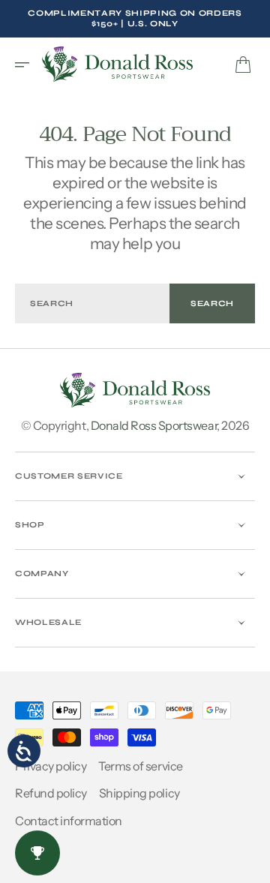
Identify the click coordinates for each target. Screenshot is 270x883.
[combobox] (92, 303)
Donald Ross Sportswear (154, 425)
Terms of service (140, 765)
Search (212, 303)
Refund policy (51, 792)
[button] (27, 65)
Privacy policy (50, 765)
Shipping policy (139, 792)
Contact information (68, 820)
